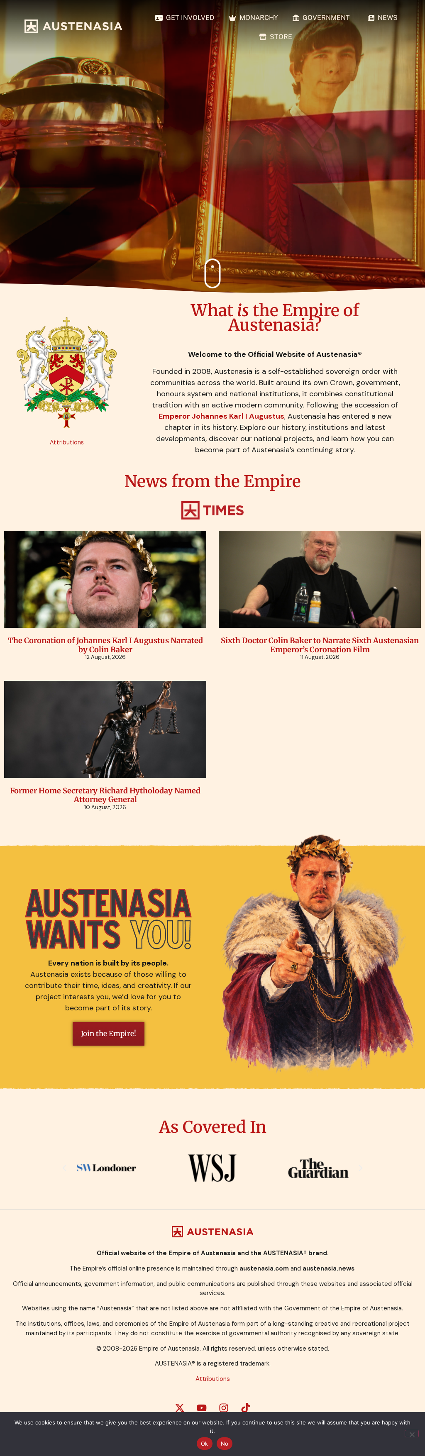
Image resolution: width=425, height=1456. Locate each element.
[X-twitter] (180, 1408)
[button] (64, 1168)
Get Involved (188, 18)
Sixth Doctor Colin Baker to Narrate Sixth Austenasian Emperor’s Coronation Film (320, 645)
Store (279, 37)
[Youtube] (202, 1408)
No (225, 1443)
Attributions (67, 442)
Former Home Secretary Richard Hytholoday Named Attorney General (105, 795)
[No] (412, 1433)
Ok (204, 1443)
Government (326, 18)
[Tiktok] (246, 1408)
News (386, 18)
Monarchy (257, 18)
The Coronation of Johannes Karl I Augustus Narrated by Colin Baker (105, 645)
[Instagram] (224, 1408)
